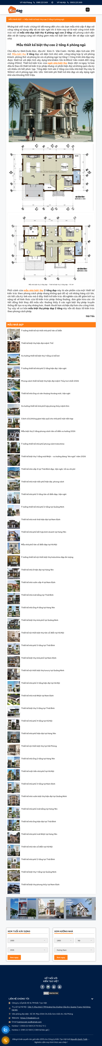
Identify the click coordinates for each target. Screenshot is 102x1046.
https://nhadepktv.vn (29, 1018)
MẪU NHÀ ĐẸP (15, 19)
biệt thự (38, 290)
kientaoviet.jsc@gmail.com (29, 1022)
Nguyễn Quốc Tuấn (79, 1039)
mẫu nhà (29, 290)
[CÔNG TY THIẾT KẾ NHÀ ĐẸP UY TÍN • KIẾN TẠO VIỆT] (15, 9)
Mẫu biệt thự (19, 54)
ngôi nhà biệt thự (57, 63)
